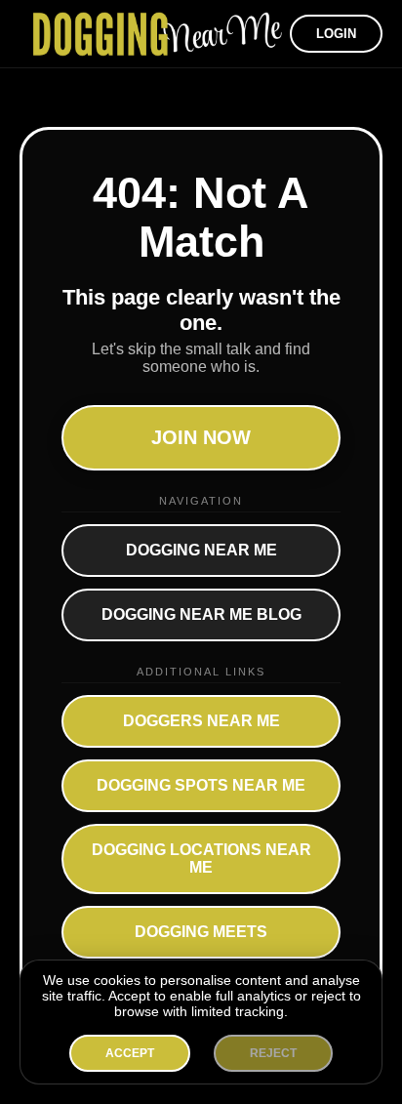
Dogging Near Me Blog (201, 614)
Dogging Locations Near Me (201, 858)
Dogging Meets (201, 931)
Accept (129, 1053)
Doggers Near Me (201, 721)
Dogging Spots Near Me (201, 785)
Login (336, 33)
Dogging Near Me (201, 550)
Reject (273, 1053)
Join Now (201, 437)
